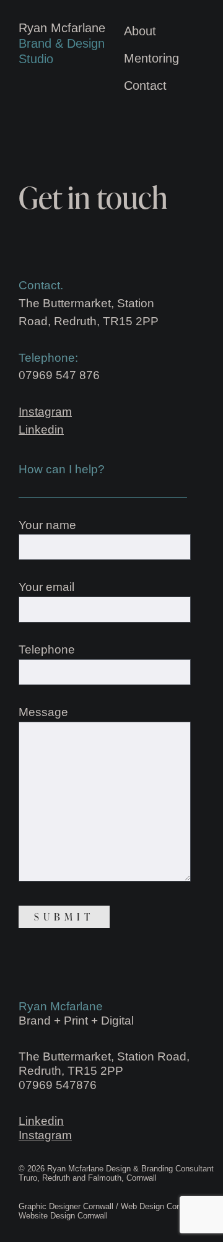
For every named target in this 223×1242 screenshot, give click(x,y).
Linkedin (41, 429)
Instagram (45, 411)
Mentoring (151, 58)
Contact (145, 85)
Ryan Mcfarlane (62, 43)
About (140, 31)
